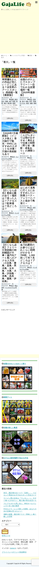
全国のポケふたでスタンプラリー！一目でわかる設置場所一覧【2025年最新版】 (27, 87)
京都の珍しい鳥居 (10, 427)
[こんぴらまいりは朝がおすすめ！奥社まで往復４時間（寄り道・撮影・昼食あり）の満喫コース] (28, 128)
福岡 (12, 99)
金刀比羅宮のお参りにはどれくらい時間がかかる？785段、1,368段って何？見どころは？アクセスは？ (27, 253)
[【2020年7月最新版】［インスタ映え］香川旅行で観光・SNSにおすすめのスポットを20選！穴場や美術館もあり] (10, 126)
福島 (31, 103)
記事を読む (10, 118)
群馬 (13, 101)
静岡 (14, 103)
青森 (6, 101)
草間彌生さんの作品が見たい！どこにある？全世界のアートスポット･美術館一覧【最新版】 (10, 87)
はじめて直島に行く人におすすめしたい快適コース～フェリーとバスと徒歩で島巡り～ (27, 195)
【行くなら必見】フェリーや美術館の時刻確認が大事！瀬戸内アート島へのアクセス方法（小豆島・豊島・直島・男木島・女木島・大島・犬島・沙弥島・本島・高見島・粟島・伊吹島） (9, 263)
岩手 (30, 101)
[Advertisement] (19, 32)
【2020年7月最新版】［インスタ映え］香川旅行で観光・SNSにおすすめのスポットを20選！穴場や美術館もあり (10, 143)
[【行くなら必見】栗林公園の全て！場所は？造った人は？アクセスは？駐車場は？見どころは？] (10, 184)
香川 (3, 101)
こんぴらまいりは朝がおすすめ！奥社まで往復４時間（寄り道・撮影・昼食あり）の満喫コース (27, 144)
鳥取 (27, 101)
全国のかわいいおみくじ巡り (14, 364)
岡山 (16, 285)
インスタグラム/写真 (26, 209)
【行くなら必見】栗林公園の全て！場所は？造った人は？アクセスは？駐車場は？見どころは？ (9, 199)
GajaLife (16, 563)
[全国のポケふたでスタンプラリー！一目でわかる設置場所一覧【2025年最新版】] (28, 73)
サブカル (22, 103)
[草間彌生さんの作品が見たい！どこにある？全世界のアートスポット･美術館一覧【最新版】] (10, 73)
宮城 (34, 101)
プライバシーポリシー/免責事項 (14, 552)
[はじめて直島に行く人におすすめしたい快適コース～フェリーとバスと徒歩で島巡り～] (28, 181)
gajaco (13, 548)
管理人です (6, 536)
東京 (5, 103)
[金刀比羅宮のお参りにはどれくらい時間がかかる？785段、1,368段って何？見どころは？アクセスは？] (28, 238)
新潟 (16, 99)
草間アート (7, 397)
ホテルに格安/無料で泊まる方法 (15, 458)
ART (10, 101)
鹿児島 (9, 103)
